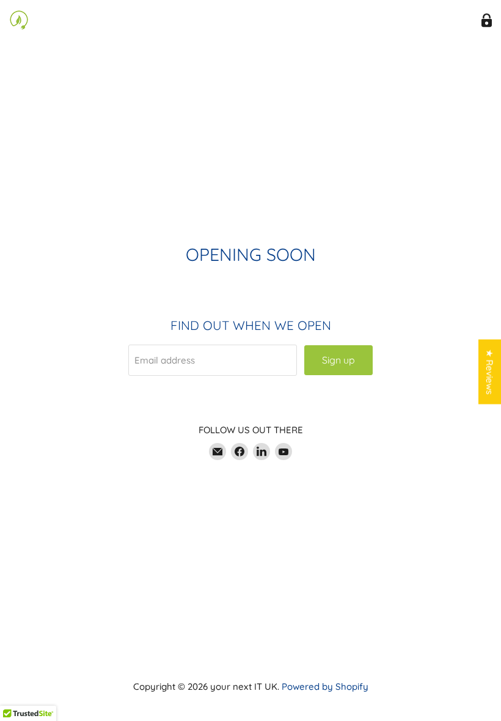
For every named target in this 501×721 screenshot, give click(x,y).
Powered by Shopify (325, 686)
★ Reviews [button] (490, 372)
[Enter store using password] (486, 20)
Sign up (338, 360)
